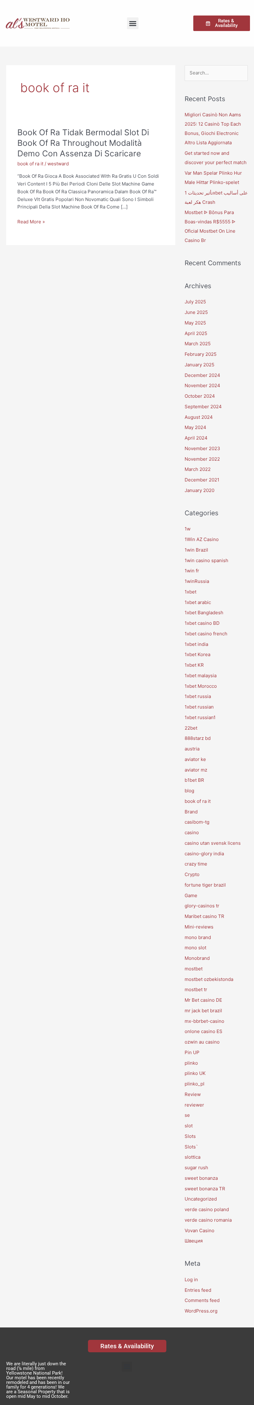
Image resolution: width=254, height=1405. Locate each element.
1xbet (190, 592)
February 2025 (201, 354)
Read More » (31, 222)
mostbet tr (196, 989)
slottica (192, 1157)
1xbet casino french (206, 634)
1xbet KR (194, 665)
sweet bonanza (201, 1178)
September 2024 (203, 406)
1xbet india (196, 644)
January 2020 (199, 490)
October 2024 (200, 396)
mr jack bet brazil (203, 1010)
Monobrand (197, 958)
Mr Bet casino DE (203, 1000)
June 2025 (196, 312)
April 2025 (196, 333)
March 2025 (198, 344)
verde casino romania (208, 1220)
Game (191, 895)
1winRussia (197, 581)
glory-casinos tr (202, 906)
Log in (191, 1279)
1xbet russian (199, 707)
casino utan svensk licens (213, 843)
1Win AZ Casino (202, 539)
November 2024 (202, 385)
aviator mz (196, 770)
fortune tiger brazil (205, 885)
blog (189, 791)
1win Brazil (196, 550)
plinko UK (195, 1073)
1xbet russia (198, 696)
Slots (190, 1136)
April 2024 (196, 438)
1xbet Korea (197, 654)
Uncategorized (201, 1199)
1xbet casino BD (202, 623)
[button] (133, 23)
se (187, 1115)
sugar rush (196, 1167)
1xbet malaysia (201, 675)
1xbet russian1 (200, 717)
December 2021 (202, 480)
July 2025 (195, 302)
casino (192, 832)
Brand (191, 812)
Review (193, 1094)
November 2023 (202, 448)
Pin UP (192, 1052)
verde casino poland (207, 1209)
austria (192, 749)
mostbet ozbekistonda (209, 979)
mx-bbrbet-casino (204, 1021)
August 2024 (199, 417)
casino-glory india (204, 854)
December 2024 (202, 375)
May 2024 (195, 427)
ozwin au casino (202, 1042)
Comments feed (202, 1300)
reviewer (194, 1105)
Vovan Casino (199, 1230)
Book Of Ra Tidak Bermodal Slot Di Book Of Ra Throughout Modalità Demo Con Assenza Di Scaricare (83, 143)
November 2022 (202, 459)
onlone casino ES (203, 1031)
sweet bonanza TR (205, 1189)
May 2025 (195, 323)
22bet (191, 728)
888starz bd (198, 738)
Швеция (194, 1241)
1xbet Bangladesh (204, 612)
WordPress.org (201, 1311)
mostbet (194, 969)
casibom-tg (197, 822)
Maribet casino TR (204, 916)
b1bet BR (194, 780)
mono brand (198, 937)
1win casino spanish (206, 560)
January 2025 (199, 365)
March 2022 (198, 469)
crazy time (196, 864)
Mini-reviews (199, 927)
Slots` (191, 1147)
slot (189, 1126)
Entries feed (198, 1290)
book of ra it (30, 164)
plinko (191, 1063)
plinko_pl (194, 1084)
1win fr (192, 571)
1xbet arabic (198, 602)
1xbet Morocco (201, 686)
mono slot (195, 948)
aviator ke (195, 759)
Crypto (192, 874)
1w (187, 529)
